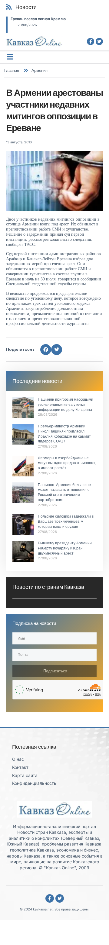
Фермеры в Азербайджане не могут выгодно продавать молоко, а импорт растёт (67, 463)
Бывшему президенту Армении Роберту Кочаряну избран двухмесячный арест (65, 548)
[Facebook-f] (90, 41)
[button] (45, 349)
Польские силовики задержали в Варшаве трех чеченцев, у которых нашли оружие (66, 521)
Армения (39, 70)
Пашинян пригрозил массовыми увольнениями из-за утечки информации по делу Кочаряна (65, 404)
